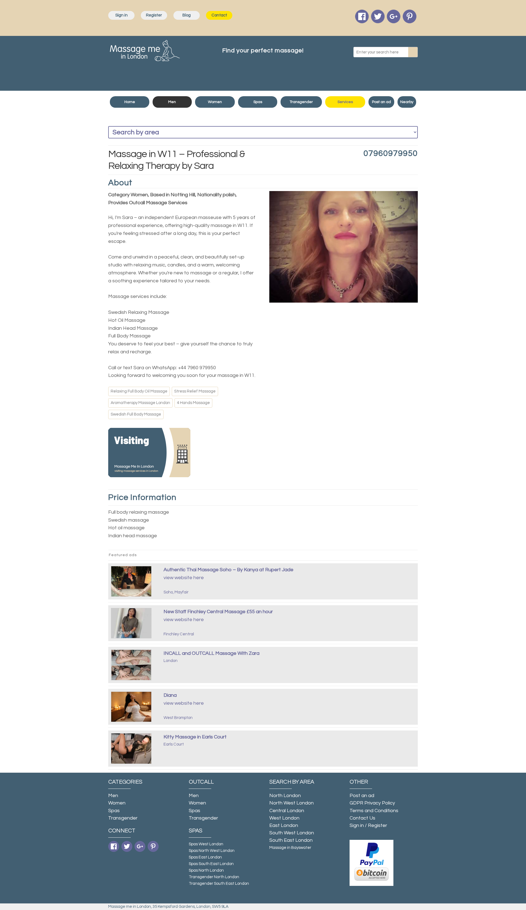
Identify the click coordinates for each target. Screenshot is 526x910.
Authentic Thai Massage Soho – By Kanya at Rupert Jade (228, 569)
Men (172, 102)
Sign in (121, 15)
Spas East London (205, 857)
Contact (219, 15)
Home (129, 102)
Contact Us (362, 818)
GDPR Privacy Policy (372, 803)
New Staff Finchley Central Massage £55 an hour (218, 611)
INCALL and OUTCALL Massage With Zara (211, 653)
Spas (257, 102)
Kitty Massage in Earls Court (195, 737)
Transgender (301, 102)
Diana (170, 695)
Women (215, 102)
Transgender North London (214, 877)
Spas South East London (211, 864)
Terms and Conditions (374, 810)
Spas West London (206, 844)
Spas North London (206, 870)
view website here (184, 577)
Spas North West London (212, 851)
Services (345, 102)
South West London (291, 832)
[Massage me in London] (145, 49)
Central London (286, 810)
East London (283, 825)
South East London (291, 840)
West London (284, 818)
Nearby (406, 102)
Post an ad (381, 102)
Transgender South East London (219, 883)
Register (154, 15)
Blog (186, 15)
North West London (291, 803)
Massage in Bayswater (290, 848)
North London (285, 795)
